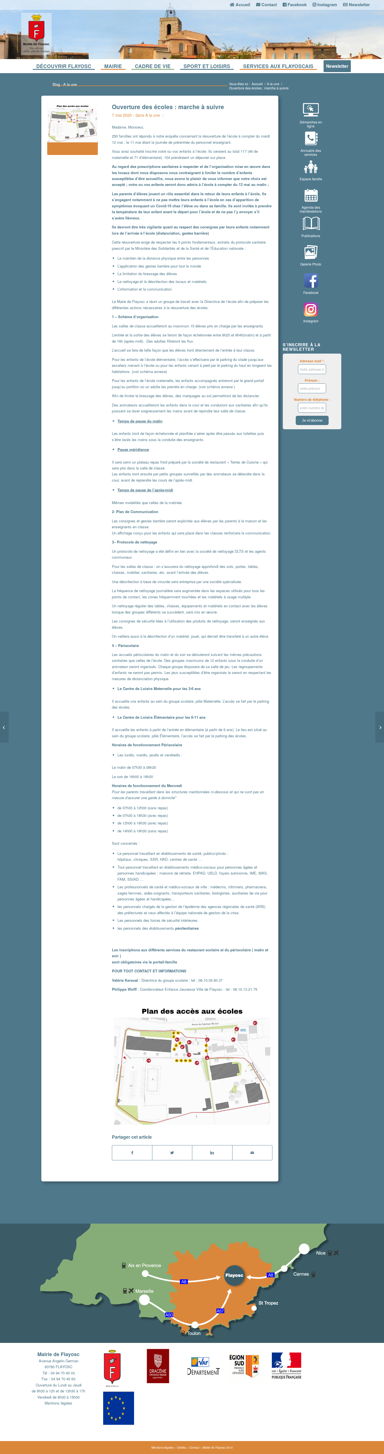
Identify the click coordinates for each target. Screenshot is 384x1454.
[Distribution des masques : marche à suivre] (379, 727)
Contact (194, 1447)
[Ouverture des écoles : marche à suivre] (72, 129)
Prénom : (312, 380)
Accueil (257, 84)
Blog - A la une (65, 84)
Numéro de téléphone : (312, 399)
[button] (124, 1367)
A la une (273, 84)
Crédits (181, 1447)
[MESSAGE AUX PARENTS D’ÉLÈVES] (4, 727)
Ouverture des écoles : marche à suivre (168, 106)
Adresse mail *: (312, 361)
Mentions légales (58, 1403)
